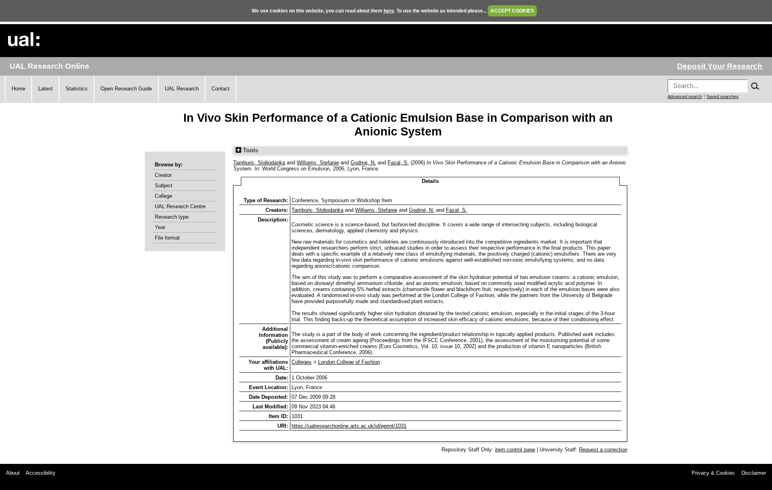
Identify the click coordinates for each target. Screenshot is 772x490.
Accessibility (40, 473)
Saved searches (722, 96)
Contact (220, 89)
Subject (163, 185)
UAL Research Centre (180, 206)
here (389, 11)
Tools (249, 150)
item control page (515, 450)
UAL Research (182, 89)
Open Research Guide (126, 89)
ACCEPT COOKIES (512, 11)
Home (18, 89)
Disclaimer (753, 473)
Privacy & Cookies (713, 473)
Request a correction (603, 450)
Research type (172, 217)
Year (160, 227)
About (13, 473)
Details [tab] (430, 181)
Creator (163, 175)
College (163, 196)
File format (167, 238)
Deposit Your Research (719, 66)
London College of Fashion (349, 362)
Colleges (302, 362)
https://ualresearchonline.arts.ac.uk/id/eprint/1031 (349, 426)
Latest (45, 89)
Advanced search (684, 96)
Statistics (77, 89)
